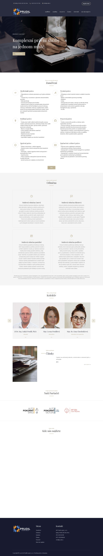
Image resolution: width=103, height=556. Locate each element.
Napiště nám (18, 54)
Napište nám (86, 3)
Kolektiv (62, 11)
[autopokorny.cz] (31, 410)
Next (93, 320)
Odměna (55, 11)
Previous (9, 320)
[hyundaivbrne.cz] (51, 410)
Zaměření (47, 11)
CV (25, 337)
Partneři (76, 11)
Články (69, 11)
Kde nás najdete (85, 11)
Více (51, 167)
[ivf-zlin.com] (72, 410)
